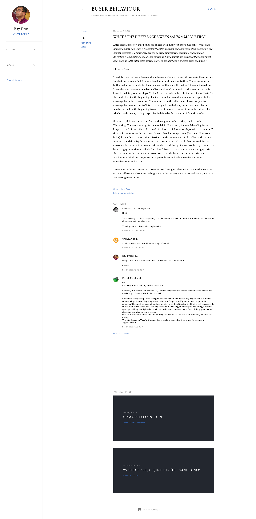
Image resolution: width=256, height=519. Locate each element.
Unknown (127, 239)
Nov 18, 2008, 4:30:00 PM (133, 230)
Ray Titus (127, 256)
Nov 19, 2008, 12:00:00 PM (133, 270)
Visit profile (21, 34)
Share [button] (84, 31)
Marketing (86, 43)
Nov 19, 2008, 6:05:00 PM (133, 327)
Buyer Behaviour (115, 8)
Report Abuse (14, 80)
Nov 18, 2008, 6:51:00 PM (133, 247)
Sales (83, 46)
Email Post (125, 189)
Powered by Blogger (151, 510)
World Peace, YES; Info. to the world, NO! (161, 470)
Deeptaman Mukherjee (134, 208)
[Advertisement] (163, 362)
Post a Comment (121, 333)
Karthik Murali (129, 278)
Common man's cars (142, 417)
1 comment (135, 475)
